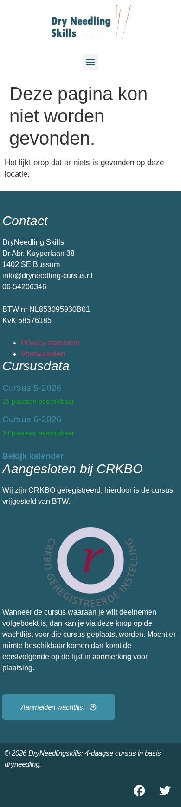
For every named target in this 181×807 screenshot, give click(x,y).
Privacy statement (50, 343)
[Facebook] (139, 790)
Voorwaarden (43, 354)
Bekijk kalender (33, 456)
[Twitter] (164, 790)
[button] (90, 62)
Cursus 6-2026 (32, 419)
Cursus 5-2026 (32, 388)
